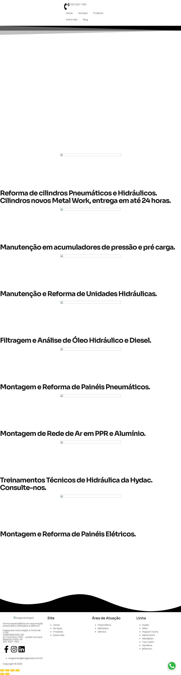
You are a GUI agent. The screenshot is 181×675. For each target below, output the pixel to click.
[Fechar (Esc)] (17, 670)
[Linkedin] (21, 649)
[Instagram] (14, 649)
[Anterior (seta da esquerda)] (2, 674)
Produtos (98, 13)
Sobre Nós (71, 19)
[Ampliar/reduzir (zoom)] (2, 670)
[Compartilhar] (12, 670)
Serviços (83, 13)
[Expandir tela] (7, 670)
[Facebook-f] (6, 649)
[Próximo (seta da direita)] (7, 674)
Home (69, 13)
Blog (85, 19)
